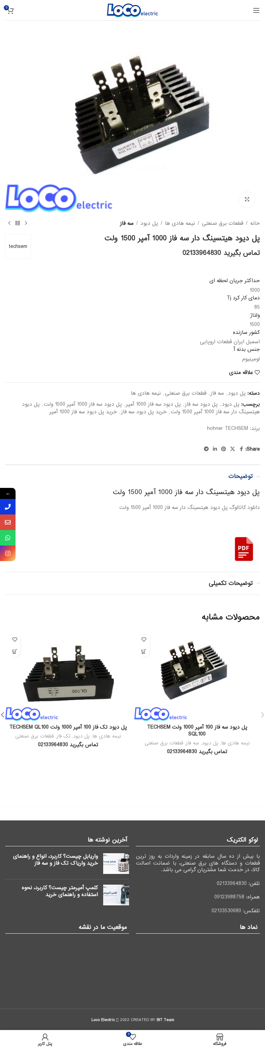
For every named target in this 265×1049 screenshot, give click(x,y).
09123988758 (229, 897)
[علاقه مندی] (144, 639)
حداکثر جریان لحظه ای (234, 281)
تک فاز (63, 736)
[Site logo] (132, 10)
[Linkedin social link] (215, 449)
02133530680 (226, 911)
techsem (18, 246)
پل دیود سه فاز (201, 404)
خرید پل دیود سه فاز (144, 412)
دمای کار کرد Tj (243, 298)
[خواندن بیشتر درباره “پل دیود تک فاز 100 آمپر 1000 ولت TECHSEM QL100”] (15, 651)
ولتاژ (255, 315)
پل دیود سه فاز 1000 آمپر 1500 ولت (83, 404)
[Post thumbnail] (116, 863)
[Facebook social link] (241, 449)
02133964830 (232, 883)
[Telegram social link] (206, 449)
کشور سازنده (246, 332)
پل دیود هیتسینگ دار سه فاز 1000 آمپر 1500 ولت (186, 492)
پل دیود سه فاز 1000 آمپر (153, 404)
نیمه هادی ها (180, 223)
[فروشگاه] (17, 223)
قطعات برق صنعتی (222, 223)
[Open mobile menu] (256, 10)
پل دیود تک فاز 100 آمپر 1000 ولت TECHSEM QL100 (68, 727)
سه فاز (127, 223)
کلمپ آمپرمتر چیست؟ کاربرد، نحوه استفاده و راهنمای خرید (60, 891)
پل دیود (149, 223)
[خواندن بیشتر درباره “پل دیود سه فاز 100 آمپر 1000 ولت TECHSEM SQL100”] (144, 651)
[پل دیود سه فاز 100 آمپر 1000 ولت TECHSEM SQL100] (197, 675)
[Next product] (9, 223)
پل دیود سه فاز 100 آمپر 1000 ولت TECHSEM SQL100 (197, 730)
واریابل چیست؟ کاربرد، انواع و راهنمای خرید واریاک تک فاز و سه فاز (55, 859)
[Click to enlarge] (247, 199)
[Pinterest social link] (223, 449)
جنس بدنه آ (247, 349)
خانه (255, 223)
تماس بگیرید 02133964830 (221, 253)
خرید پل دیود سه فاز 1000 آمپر (83, 412)
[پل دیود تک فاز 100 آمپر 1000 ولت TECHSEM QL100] (68, 675)
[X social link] (232, 449)
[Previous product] (26, 223)
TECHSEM (236, 428)
